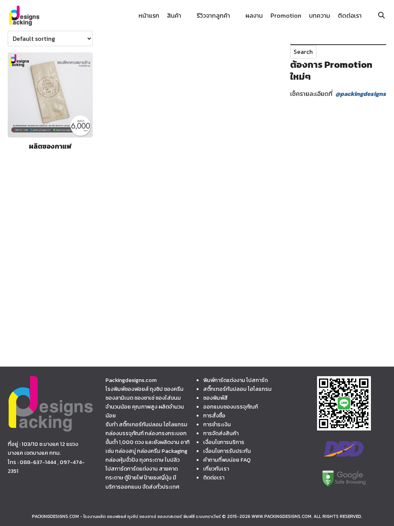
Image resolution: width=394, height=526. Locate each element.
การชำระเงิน (217, 424)
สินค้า (174, 15)
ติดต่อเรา (350, 15)
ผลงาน (254, 15)
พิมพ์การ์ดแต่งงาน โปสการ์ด (235, 380)
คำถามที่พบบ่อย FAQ (226, 460)
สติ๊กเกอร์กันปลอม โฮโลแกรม (237, 389)
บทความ (319, 15)
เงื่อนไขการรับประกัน (227, 451)
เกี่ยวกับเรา (216, 468)
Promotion (285, 15)
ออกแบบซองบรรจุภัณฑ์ (230, 406)
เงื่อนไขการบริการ (223, 442)
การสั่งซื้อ (214, 415)
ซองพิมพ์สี (215, 398)
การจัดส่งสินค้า (221, 433)
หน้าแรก (149, 15)
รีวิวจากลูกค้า (213, 15)
